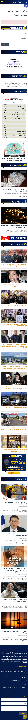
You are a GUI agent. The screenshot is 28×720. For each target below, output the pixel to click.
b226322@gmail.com (16, 692)
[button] (26, 5)
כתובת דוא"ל (24, 38)
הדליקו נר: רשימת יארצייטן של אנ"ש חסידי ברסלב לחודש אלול (14, 227)
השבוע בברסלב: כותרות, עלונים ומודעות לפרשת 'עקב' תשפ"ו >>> (15, 190)
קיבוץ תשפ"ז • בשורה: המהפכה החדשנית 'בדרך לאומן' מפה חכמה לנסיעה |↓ (14, 159)
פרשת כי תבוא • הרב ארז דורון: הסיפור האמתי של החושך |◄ (15, 600)
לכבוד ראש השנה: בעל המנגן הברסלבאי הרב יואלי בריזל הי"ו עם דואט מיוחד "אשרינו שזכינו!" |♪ (15, 570)
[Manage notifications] (24, 716)
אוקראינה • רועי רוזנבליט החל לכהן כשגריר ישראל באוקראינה (14, 535)
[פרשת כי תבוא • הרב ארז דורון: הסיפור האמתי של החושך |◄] (14, 590)
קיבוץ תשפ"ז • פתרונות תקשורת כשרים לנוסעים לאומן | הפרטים (15, 503)
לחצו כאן (10, 658)
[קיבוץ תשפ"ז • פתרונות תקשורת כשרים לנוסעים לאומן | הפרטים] (14, 492)
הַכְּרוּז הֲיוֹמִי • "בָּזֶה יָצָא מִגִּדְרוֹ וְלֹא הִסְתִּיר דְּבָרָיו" (15, 632)
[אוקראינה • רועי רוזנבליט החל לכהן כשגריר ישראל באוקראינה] (14, 523)
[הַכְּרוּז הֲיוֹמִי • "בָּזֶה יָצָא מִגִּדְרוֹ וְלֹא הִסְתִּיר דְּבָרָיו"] (14, 620)
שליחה (4, 44)
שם (26, 33)
